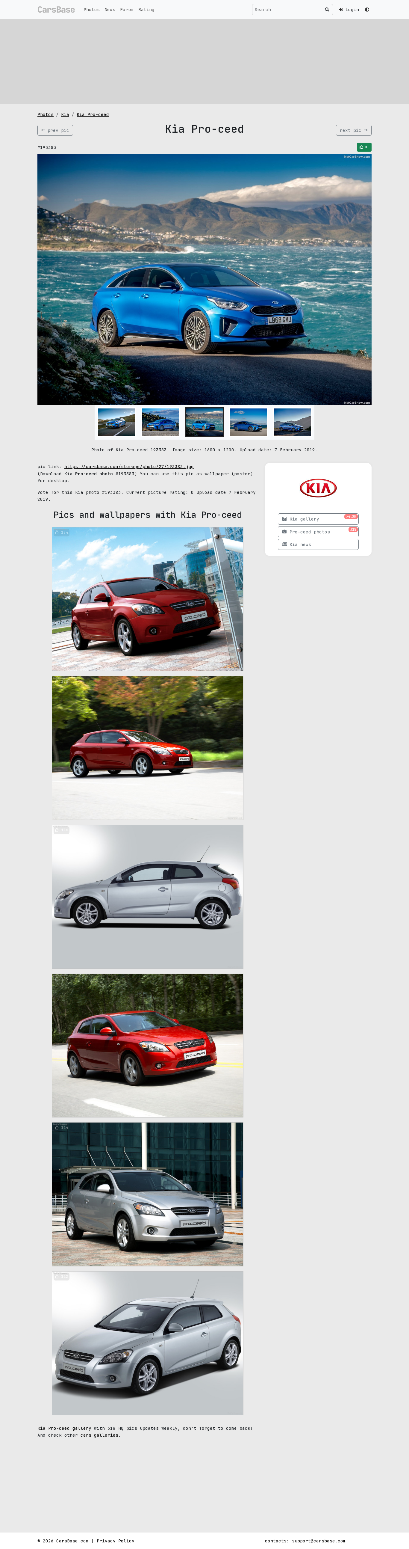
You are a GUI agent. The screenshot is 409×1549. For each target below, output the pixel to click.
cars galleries (99, 1435)
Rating (146, 9)
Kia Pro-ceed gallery (65, 1428)
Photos (92, 9)
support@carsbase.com (319, 1541)
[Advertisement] (204, 61)
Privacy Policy (115, 1541)
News (109, 9)
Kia (65, 114)
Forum (127, 9)
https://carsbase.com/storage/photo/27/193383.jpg (129, 466)
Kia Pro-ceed (93, 114)
